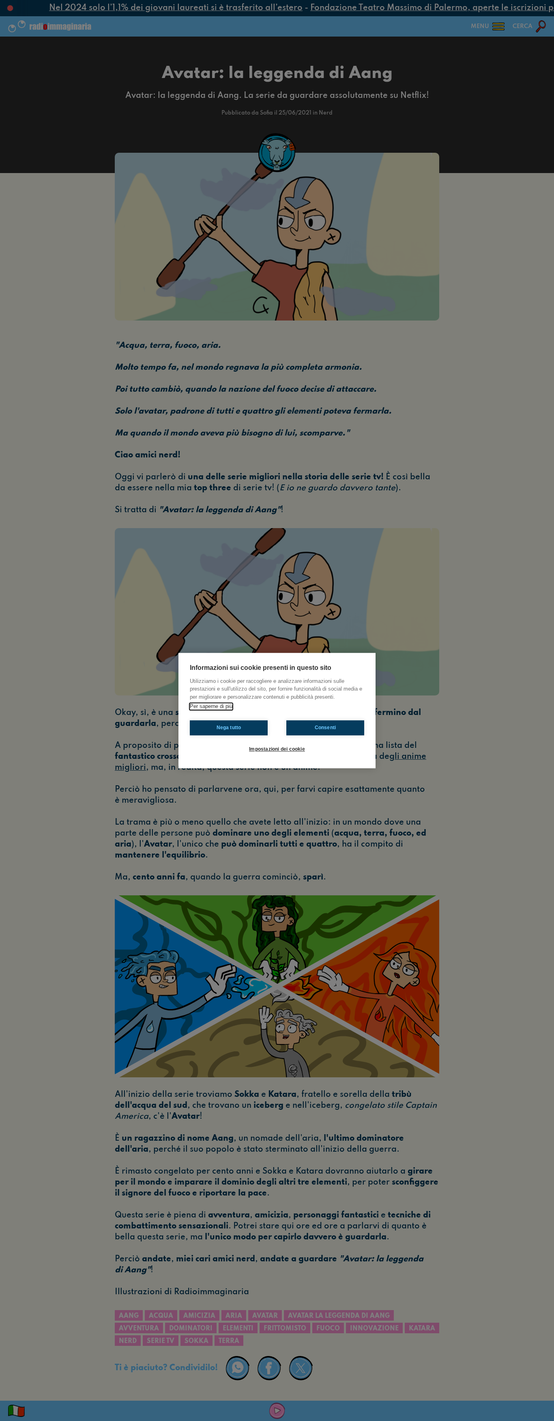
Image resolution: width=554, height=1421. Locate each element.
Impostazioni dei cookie (277, 749)
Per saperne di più (211, 706)
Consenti (325, 727)
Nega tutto (229, 727)
